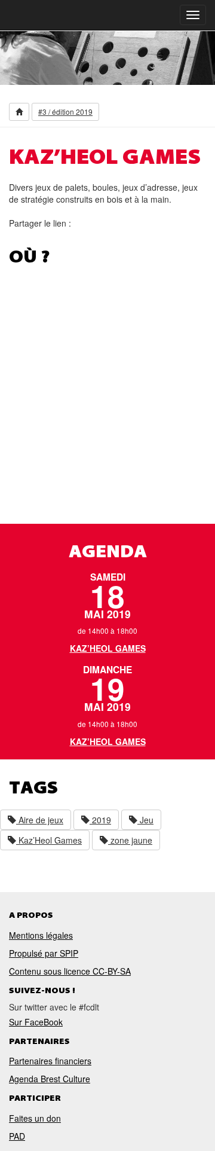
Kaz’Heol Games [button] (49, 840)
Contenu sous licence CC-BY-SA (70, 971)
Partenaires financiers (50, 1061)
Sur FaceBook (36, 1022)
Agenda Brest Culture (49, 1079)
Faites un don (35, 1118)
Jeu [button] (145, 820)
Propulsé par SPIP (43, 953)
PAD (17, 1136)
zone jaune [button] (130, 840)
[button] (19, 112)
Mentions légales (41, 935)
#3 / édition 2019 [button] (65, 111)
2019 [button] (100, 820)
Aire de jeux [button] (39, 820)
